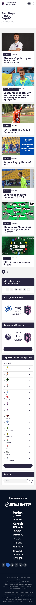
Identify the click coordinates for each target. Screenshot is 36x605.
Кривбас (8, 400)
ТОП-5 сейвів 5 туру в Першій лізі (17, 131)
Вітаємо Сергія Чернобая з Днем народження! (17, 60)
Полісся (8, 382)
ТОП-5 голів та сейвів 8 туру (17, 263)
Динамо (8, 394)
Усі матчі (18, 349)
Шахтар (8, 376)
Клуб (8, 363)
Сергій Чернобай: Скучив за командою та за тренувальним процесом (17, 96)
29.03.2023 (14, 191)
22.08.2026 (18, 332)
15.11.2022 (14, 223)
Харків (8, 418)
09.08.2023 (14, 158)
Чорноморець (10, 460)
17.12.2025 (14, 54)
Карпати (8, 370)
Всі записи (9, 21)
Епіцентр (8, 406)
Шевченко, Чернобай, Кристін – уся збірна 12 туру (17, 229)
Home (3, 21)
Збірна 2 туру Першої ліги (17, 163)
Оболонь (8, 442)
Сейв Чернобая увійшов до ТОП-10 (15, 196)
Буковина (9, 436)
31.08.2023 (14, 126)
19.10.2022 (14, 258)
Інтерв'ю (7, 89)
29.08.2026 (18, 305)
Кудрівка (8, 424)
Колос (8, 454)
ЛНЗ (7, 412)
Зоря (7, 388)
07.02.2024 (22, 89)
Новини (6, 54)
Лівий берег (9, 430)
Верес (8, 448)
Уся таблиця (18, 466)
